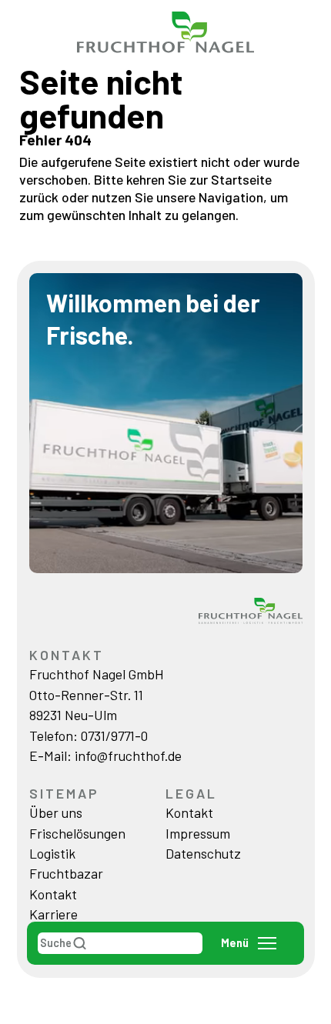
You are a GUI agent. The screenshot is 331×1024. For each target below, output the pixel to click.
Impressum (198, 833)
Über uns (55, 812)
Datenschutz (203, 853)
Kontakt (53, 894)
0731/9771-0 (114, 735)
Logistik (52, 853)
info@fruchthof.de (128, 755)
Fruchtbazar (66, 873)
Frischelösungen (77, 833)
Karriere (53, 914)
